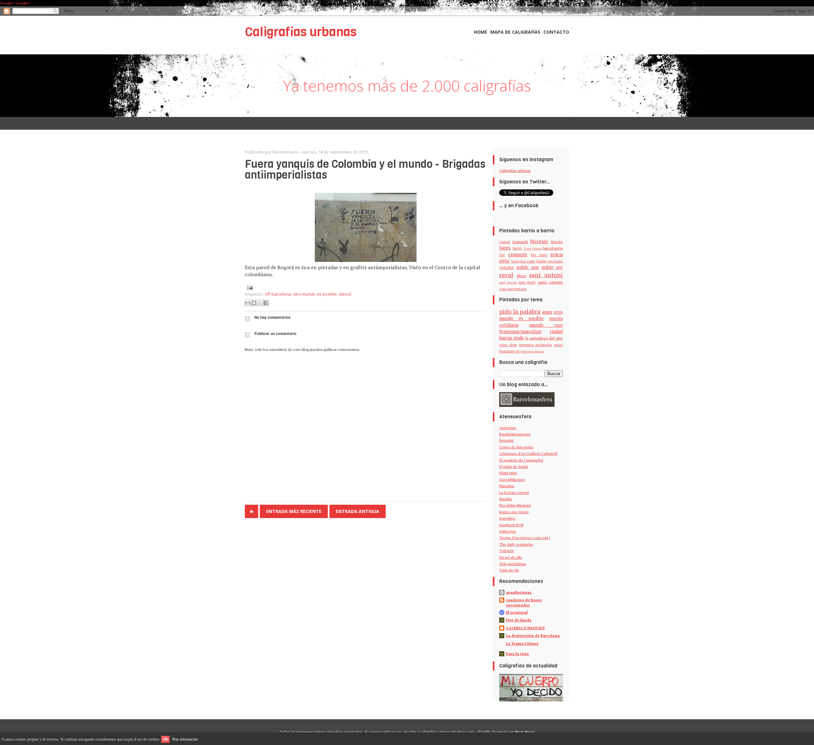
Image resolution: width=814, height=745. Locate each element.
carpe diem (508, 345)
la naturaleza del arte (544, 338)
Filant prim (508, 472)
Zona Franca (533, 248)
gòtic (504, 261)
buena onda (511, 338)
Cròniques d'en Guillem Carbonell (528, 453)
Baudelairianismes (515, 434)
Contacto (556, 32)
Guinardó (520, 241)
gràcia (556, 254)
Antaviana (507, 427)
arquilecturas (518, 592)
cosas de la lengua (532, 351)
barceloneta (553, 248)
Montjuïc (539, 241)
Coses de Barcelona (516, 447)
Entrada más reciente (293, 511)
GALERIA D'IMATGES (525, 627)
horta (515, 261)
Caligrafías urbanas (301, 31)
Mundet (557, 242)
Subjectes (507, 531)
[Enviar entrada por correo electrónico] (249, 287)
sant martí (527, 282)
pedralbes (506, 267)
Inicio (251, 511)
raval (506, 275)
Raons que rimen (513, 511)
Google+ (7, 3)
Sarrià (517, 248)
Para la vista (517, 653)
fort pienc (539, 255)
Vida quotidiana (512, 563)
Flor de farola (518, 620)
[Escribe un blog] (254, 303)
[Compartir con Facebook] (266, 303)
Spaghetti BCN (511, 525)
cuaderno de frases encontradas (524, 602)
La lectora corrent (514, 492)
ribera (521, 275)
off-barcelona (278, 294)
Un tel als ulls (510, 557)
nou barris (555, 261)
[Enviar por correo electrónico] (248, 303)
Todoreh (506, 550)
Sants (505, 248)
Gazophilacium (512, 479)
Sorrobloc (507, 518)
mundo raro (546, 325)
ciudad (556, 331)
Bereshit (506, 440)
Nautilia (505, 498)
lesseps (541, 261)
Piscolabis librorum (515, 505)
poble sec (552, 267)
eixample (517, 254)
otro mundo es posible (315, 294)
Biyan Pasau (525, 731)
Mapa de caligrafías (515, 32)
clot (502, 255)
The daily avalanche (516, 544)
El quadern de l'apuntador (521, 460)
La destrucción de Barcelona (533, 635)
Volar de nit (509, 570)
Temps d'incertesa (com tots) (524, 537)
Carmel (504, 242)
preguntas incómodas (535, 345)
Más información (185, 739)
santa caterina (550, 282)
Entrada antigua (357, 511)
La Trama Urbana (522, 643)
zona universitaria (513, 289)
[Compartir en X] (260, 303)
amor (547, 312)
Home (480, 32)
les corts (528, 261)
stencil (345, 294)
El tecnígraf (517, 612)
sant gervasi (508, 282)
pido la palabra (520, 311)
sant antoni (546, 275)
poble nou (527, 267)
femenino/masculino (520, 331)
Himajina (506, 485)
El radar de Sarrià (513, 466)
